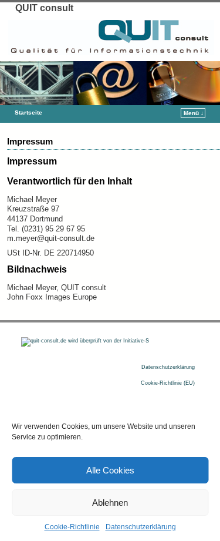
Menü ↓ (194, 113)
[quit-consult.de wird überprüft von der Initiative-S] (85, 341)
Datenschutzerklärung (141, 527)
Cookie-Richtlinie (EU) (168, 383)
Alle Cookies (110, 470)
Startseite (28, 112)
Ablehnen (110, 503)
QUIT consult (44, 8)
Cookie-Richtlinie (72, 527)
